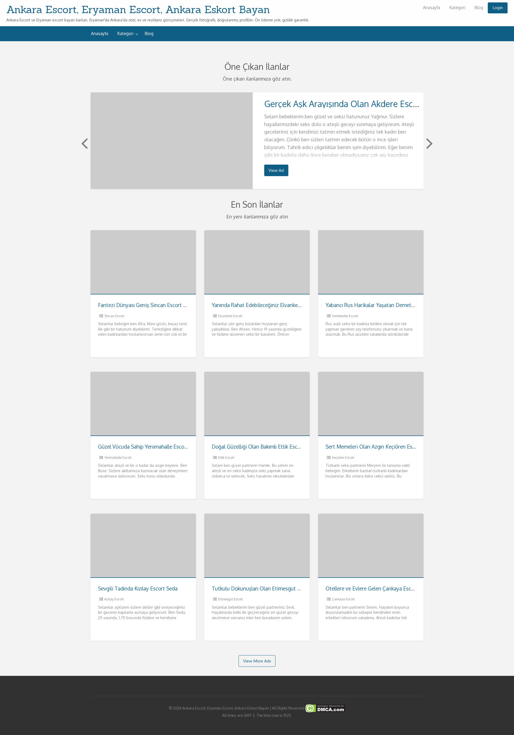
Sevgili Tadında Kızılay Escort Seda (137, 588)
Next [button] (429, 143)
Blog (478, 7)
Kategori (457, 7)
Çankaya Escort (343, 599)
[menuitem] (431, 7)
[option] (257, 140)
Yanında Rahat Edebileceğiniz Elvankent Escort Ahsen (273, 305)
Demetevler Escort (345, 316)
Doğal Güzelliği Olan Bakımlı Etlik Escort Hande (266, 446)
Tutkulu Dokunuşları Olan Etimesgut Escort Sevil (268, 588)
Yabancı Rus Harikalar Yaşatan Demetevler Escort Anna (389, 305)
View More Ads (257, 661)
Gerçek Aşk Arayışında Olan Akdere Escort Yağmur (359, 103)
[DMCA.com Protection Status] (324, 708)
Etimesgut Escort (230, 599)
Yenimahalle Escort (117, 458)
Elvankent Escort (230, 316)
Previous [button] (83, 143)
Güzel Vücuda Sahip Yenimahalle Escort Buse (149, 446)
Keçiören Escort (343, 458)
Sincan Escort (114, 316)
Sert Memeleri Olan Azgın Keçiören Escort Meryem (384, 446)
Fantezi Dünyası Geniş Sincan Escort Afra (145, 305)
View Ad (276, 170)
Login (498, 7)
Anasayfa (431, 7)
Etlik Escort (226, 458)
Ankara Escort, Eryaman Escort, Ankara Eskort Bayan (138, 9)
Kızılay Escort (114, 599)
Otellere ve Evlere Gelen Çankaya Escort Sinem (379, 588)
